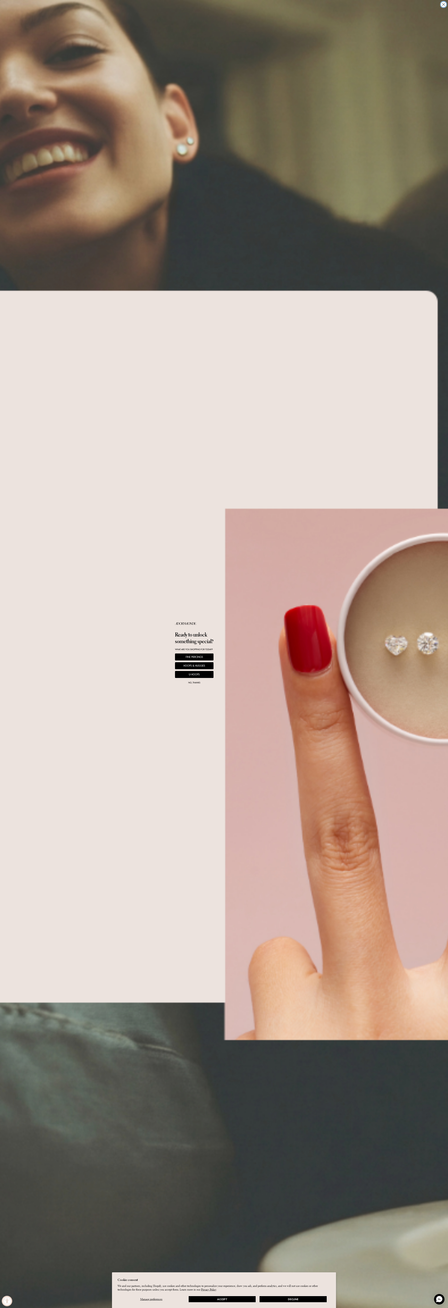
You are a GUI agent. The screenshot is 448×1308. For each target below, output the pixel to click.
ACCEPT (222, 1299)
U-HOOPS (194, 674)
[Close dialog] (443, 4)
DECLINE (293, 1299)
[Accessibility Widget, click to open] (7, 1301)
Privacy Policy (208, 1289)
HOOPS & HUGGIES (194, 665)
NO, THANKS (194, 682)
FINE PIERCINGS (194, 657)
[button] (439, 1299)
